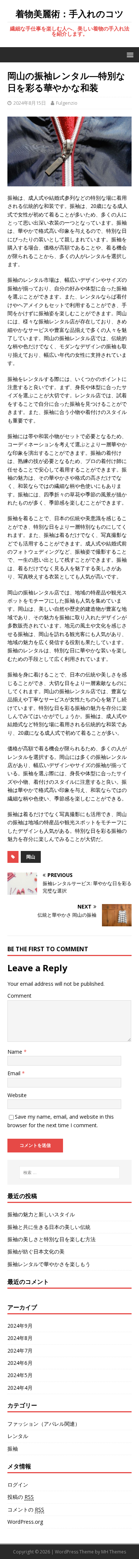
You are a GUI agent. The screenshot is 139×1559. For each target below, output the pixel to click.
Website (17, 1095)
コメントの (25, 1509)
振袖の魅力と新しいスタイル (41, 1214)
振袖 (12, 1448)
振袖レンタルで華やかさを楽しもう (48, 1264)
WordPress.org (25, 1521)
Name (15, 1051)
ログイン (17, 1484)
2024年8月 (20, 1337)
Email (14, 1073)
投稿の (20, 1496)
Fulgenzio (66, 103)
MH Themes (113, 1552)
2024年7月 (20, 1350)
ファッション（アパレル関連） (43, 1423)
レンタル (17, 1435)
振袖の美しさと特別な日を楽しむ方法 (51, 1239)
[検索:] (70, 1172)
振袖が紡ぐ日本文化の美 (35, 1251)
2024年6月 (20, 1362)
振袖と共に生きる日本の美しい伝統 (48, 1226)
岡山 (30, 857)
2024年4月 (20, 1387)
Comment (19, 995)
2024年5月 (20, 1375)
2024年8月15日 (29, 103)
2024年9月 (20, 1325)
